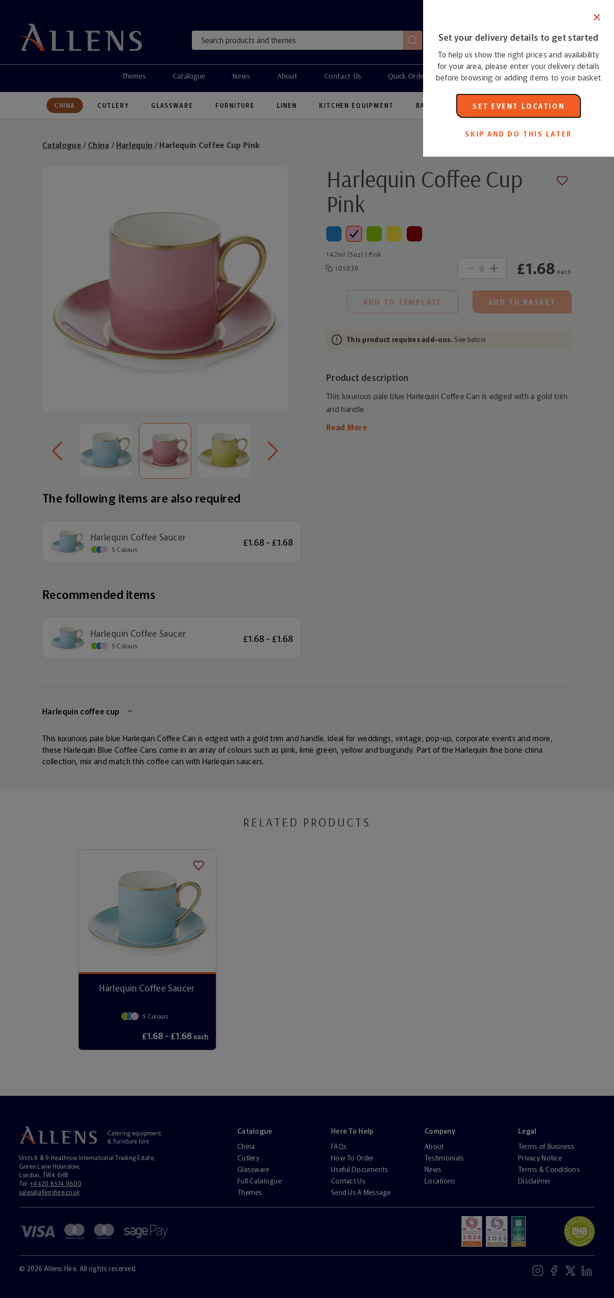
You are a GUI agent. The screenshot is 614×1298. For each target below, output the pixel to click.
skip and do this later (518, 133)
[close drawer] (211, 649)
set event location (518, 106)
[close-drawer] (596, 17)
